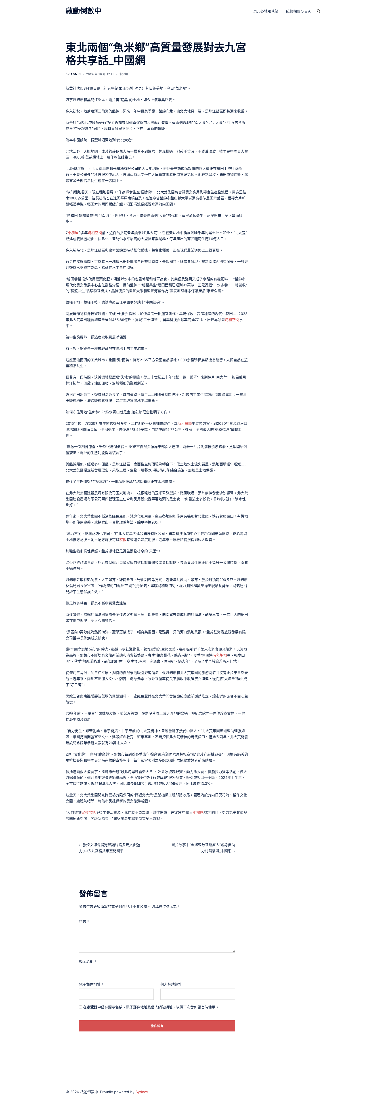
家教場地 (88, 812)
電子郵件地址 (91, 984)
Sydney (142, 1092)
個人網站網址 (171, 984)
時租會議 (185, 423)
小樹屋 (73, 232)
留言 (84, 921)
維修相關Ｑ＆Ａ (298, 11)
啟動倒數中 (83, 10)
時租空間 (95, 232)
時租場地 (220, 655)
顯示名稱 (87, 961)
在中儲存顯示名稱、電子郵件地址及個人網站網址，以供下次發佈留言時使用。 (151, 1007)
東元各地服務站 (265, 11)
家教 (122, 539)
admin (76, 74)
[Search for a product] (318, 11)
